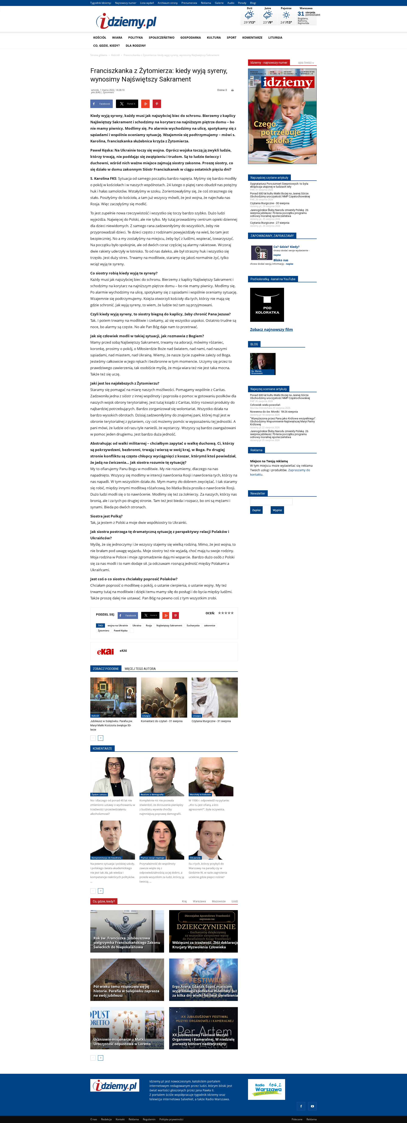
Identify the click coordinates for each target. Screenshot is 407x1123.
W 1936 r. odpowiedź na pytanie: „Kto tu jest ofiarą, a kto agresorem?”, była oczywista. (209, 804)
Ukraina (136, 625)
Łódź (235, 901)
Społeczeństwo (161, 37)
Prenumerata (189, 3)
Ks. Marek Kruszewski (257, 372)
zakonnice (209, 625)
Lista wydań (147, 3)
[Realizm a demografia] (161, 776)
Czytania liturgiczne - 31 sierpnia (211, 721)
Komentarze (252, 37)
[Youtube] (312, 1106)
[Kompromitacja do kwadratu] (112, 840)
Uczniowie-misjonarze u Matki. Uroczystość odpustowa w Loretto (122, 1041)
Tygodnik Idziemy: (100, 3)
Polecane (297, 1119)
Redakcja (106, 1119)
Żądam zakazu (99, 794)
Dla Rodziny (136, 46)
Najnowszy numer (125, 3)
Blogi (253, 3)
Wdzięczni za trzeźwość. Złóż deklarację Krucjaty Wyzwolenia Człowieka (205, 944)
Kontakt (120, 1119)
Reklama (206, 3)
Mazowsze (219, 901)
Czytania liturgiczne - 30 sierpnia (269, 203)
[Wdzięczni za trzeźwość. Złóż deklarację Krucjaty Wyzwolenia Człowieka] (206, 931)
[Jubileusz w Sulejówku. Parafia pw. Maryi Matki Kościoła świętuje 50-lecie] (113, 697)
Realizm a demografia (152, 794)
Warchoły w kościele (200, 794)
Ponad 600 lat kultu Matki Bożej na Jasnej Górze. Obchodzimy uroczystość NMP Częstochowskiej (280, 195)
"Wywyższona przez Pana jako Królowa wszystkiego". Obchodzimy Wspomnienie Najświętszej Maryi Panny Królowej (283, 421)
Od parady (195, 857)
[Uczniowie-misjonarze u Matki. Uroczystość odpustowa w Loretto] (127, 1028)
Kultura (214, 37)
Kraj (184, 901)
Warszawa (199, 901)
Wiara (117, 37)
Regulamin (149, 1119)
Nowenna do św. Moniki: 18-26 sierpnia (274, 411)
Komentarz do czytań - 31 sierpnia (162, 721)
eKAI (123, 650)
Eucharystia (193, 625)
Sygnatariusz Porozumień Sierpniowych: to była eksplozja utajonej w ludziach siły (279, 185)
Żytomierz (103, 630)
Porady (242, 3)
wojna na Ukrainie (118, 625)
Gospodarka (190, 37)
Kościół (99, 37)
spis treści (305, 62)
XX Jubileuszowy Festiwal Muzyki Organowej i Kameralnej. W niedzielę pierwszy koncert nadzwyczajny (203, 1039)
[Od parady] (211, 840)
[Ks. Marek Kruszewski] (263, 368)
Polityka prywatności (171, 1119)
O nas (93, 1119)
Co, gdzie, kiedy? (106, 46)
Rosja (149, 625)
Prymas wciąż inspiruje (152, 857)
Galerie (219, 3)
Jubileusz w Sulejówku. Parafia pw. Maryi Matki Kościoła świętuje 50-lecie (111, 725)
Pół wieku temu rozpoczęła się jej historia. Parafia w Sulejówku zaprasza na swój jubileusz (126, 991)
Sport (231, 37)
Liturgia (275, 37)
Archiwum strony (168, 3)
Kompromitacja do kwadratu (106, 857)
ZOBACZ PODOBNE (106, 668)
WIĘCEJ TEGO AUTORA (140, 668)
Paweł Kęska (120, 630)
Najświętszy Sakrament (169, 625)
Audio (230, 3)
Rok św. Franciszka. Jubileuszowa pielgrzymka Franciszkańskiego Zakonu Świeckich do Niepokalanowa (126, 942)
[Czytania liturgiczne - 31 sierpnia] (215, 697)
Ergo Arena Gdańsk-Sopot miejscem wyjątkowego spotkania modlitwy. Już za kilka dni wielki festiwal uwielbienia (205, 991)
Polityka (135, 37)
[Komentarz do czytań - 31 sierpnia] (164, 697)
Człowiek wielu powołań (265, 404)
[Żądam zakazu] (112, 776)
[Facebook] (301, 1106)
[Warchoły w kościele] (211, 776)
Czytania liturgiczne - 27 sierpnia (269, 222)
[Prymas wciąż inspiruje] (161, 840)
